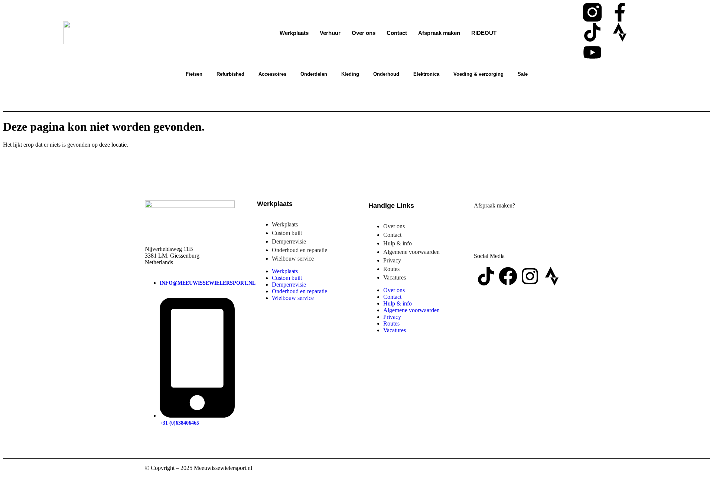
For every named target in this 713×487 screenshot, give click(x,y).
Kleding (350, 74)
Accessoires (272, 74)
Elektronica (426, 74)
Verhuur (330, 33)
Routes (391, 269)
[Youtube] (592, 52)
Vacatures (394, 277)
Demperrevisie (289, 241)
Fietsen (194, 74)
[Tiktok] (592, 32)
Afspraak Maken (517, 227)
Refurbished (230, 74)
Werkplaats (294, 33)
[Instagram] (530, 276)
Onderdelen (313, 74)
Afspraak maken (439, 33)
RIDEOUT (484, 33)
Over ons (363, 33)
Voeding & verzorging (478, 74)
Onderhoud (386, 74)
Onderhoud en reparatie (299, 250)
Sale (523, 74)
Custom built (287, 233)
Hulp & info (397, 243)
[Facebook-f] (620, 12)
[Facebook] (508, 276)
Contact (397, 33)
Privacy (392, 260)
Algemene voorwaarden (411, 252)
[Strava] (620, 32)
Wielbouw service (293, 258)
